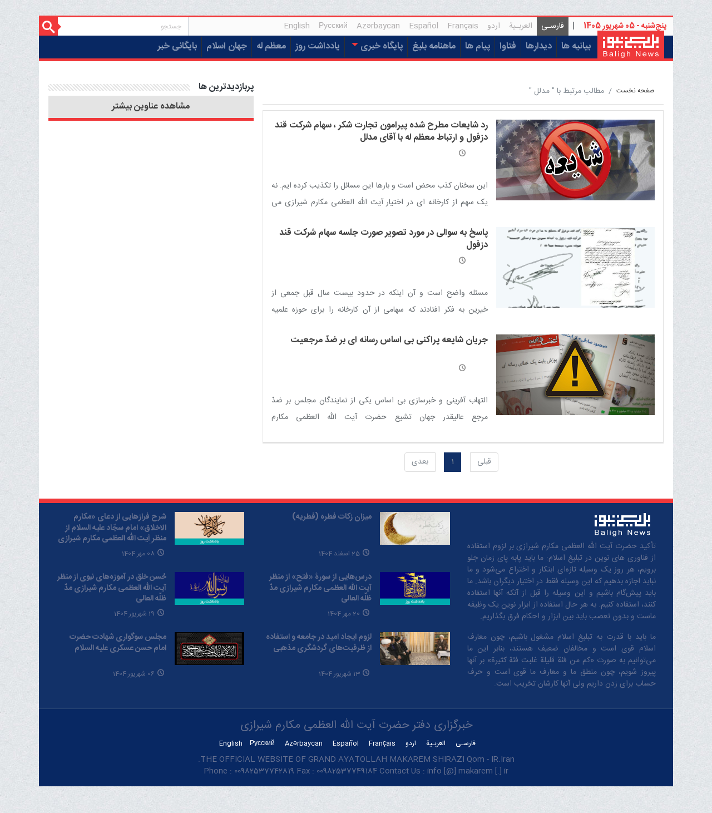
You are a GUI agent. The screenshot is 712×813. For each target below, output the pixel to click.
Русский (333, 26)
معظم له (271, 46)
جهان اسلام (226, 46)
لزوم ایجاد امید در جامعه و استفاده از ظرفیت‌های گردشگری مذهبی (319, 642)
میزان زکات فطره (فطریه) (332, 517)
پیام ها (477, 46)
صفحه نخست (635, 91)
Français (462, 26)
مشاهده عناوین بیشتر (151, 107)
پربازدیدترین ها (226, 87)
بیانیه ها (576, 46)
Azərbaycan (378, 26)
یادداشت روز (317, 46)
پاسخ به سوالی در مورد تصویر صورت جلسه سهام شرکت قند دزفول (383, 239)
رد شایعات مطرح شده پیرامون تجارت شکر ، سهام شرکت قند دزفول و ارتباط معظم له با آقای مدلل (381, 131)
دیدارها (539, 46)
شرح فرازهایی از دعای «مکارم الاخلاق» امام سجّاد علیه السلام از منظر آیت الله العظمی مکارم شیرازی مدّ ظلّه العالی (112, 533)
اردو (493, 26)
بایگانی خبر (177, 46)
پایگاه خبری (380, 46)
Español (423, 26)
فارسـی (550, 27)
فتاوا (508, 46)
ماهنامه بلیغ (434, 46)
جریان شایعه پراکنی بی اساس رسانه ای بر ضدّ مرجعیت (389, 340)
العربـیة (520, 26)
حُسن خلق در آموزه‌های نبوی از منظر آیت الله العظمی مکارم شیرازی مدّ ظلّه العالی (111, 587)
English (297, 26)
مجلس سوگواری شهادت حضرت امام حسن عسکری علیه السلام (118, 642)
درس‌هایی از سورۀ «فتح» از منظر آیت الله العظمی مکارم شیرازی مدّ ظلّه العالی (320, 587)
